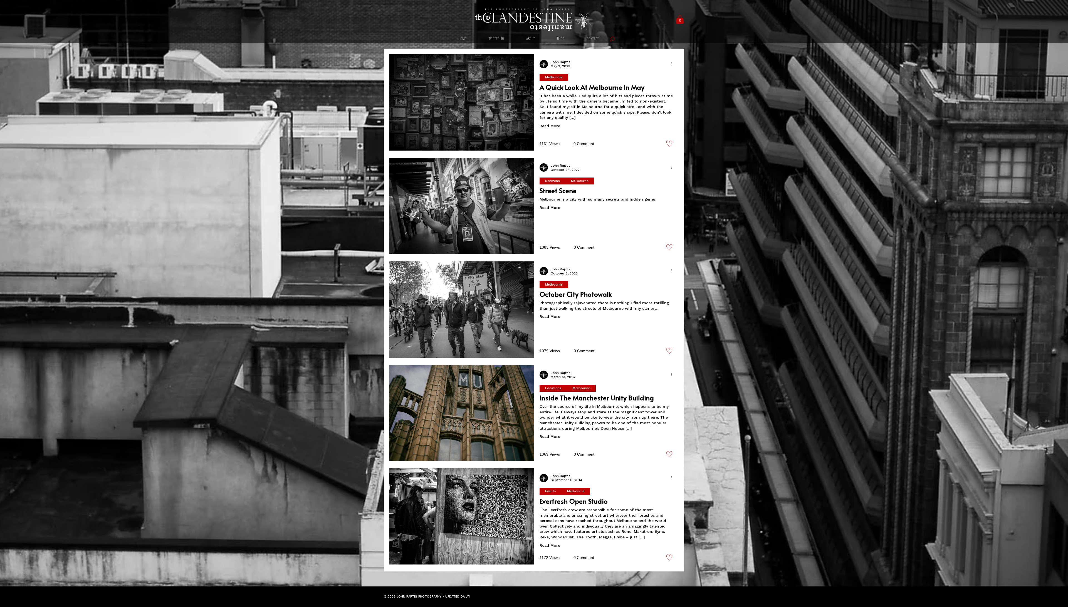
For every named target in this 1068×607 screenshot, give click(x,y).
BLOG (560, 39)
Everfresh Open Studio (574, 501)
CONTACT (593, 39)
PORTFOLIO (496, 39)
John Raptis (560, 62)
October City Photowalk (576, 294)
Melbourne (554, 77)
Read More (550, 126)
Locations (553, 388)
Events (550, 491)
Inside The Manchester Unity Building (597, 397)
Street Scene (558, 190)
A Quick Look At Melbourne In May (592, 87)
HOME (462, 39)
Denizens (552, 181)
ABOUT (530, 39)
